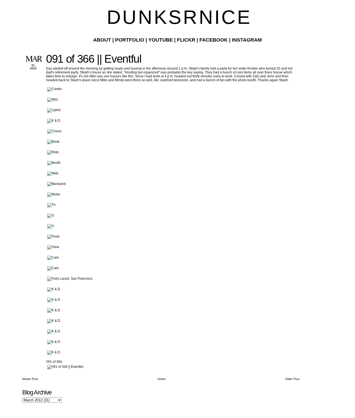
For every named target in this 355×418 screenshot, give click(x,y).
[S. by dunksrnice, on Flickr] (51, 215)
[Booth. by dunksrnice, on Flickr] (54, 163)
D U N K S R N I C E (177, 17)
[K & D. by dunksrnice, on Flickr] (54, 121)
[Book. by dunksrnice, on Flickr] (53, 142)
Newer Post (30, 379)
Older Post (292, 379)
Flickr (186, 40)
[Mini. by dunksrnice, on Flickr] (53, 99)
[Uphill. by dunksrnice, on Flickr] (54, 110)
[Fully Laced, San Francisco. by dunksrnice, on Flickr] (70, 279)
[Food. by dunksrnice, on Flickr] (53, 236)
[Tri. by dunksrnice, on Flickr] (51, 205)
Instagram (247, 40)
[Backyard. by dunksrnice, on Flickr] (57, 184)
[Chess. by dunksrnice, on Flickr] (54, 131)
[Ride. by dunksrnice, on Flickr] (53, 152)
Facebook (213, 40)
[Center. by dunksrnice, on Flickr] (55, 89)
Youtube (160, 40)
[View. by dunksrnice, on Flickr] (53, 247)
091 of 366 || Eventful (93, 59)
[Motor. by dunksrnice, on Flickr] (54, 194)
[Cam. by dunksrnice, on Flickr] (53, 257)
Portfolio (129, 40)
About (102, 40)
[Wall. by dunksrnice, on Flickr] (53, 173)
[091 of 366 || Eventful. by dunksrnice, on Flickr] (65, 367)
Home (162, 379)
